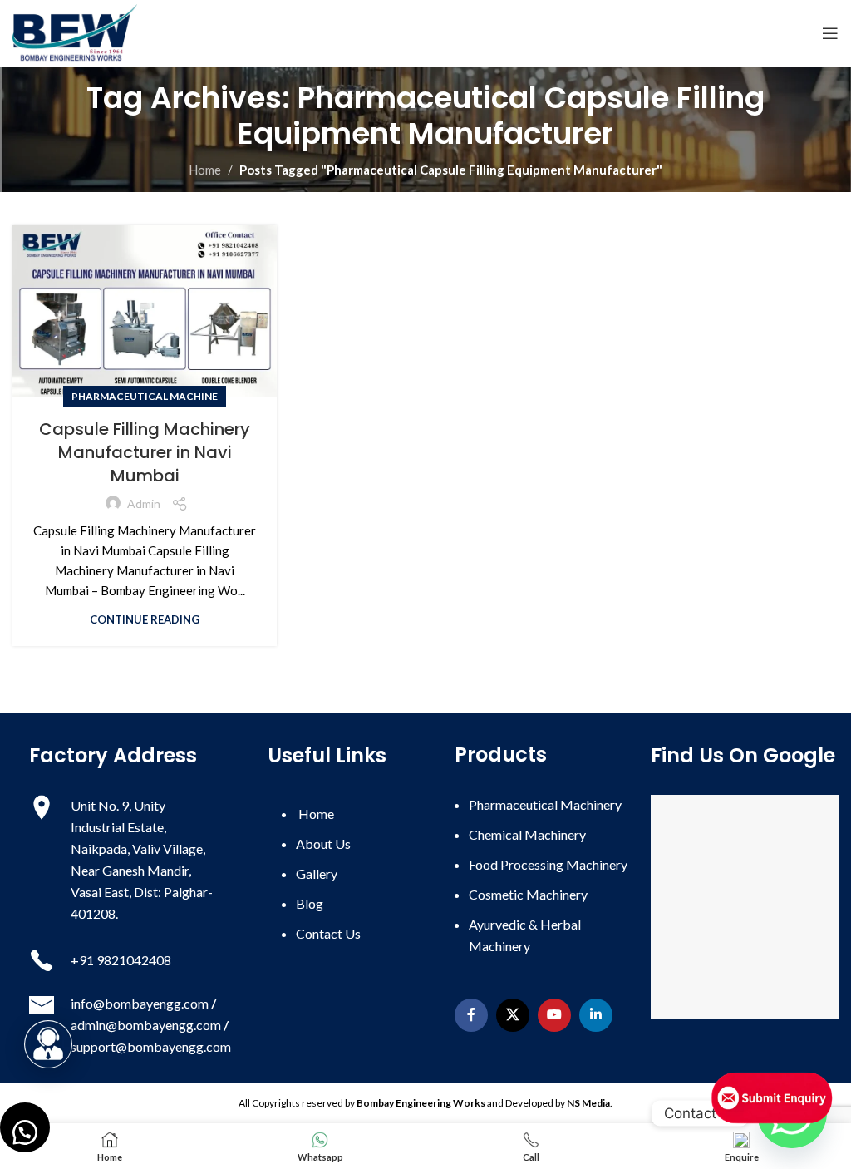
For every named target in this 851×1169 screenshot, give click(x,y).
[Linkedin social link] (595, 1015)
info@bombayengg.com (140, 1003)
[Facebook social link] (471, 1015)
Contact (328, 933)
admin (143, 503)
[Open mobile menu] (830, 33)
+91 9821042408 (122, 960)
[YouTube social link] (554, 1015)
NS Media (588, 1103)
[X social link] (512, 1015)
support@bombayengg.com (151, 1046)
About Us (323, 843)
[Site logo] (74, 31)
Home (205, 169)
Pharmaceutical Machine (144, 396)
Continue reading (144, 619)
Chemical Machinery (527, 834)
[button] (25, 1127)
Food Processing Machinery (548, 864)
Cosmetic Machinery (528, 894)
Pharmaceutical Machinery (545, 804)
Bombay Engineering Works (421, 1103)
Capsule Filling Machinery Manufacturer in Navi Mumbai (144, 452)
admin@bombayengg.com (146, 1025)
